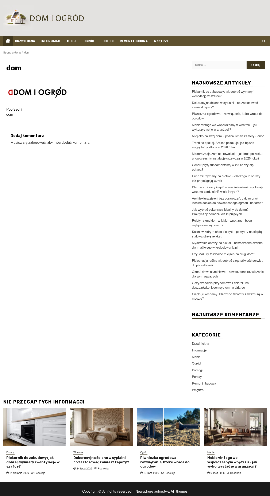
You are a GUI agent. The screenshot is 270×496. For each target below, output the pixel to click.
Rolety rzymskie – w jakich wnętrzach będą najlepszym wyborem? (222, 222)
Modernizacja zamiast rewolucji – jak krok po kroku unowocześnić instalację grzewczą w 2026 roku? (227, 155)
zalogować (37, 142)
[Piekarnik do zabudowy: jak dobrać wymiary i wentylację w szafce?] (34, 427)
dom (14, 112)
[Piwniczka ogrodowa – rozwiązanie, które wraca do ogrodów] (168, 427)
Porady (197, 376)
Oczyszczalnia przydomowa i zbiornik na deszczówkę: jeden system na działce (220, 284)
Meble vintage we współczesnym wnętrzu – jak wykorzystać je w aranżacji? (224, 126)
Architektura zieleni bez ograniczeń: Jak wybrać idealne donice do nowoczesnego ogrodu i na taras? (227, 200)
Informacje (51, 41)
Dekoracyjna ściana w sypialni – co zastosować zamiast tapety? (101, 460)
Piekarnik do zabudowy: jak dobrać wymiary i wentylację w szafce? (32, 462)
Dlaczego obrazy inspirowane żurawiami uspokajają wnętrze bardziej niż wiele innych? (227, 189)
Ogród (89, 41)
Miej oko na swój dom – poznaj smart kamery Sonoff (228, 136)
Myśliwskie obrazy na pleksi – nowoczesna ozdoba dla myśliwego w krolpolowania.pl (227, 244)
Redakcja (39, 473)
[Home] (8, 40)
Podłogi (106, 41)
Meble (72, 41)
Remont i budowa (134, 41)
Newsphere (144, 491)
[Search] (263, 41)
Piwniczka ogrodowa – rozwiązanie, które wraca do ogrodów (164, 462)
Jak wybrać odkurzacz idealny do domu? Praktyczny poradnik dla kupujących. (220, 211)
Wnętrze (161, 41)
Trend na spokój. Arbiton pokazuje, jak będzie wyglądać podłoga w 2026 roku (223, 144)
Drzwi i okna (25, 41)
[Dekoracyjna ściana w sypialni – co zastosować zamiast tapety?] (101, 427)
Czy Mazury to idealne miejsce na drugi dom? (223, 254)
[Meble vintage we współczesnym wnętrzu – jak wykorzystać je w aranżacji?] (235, 427)
